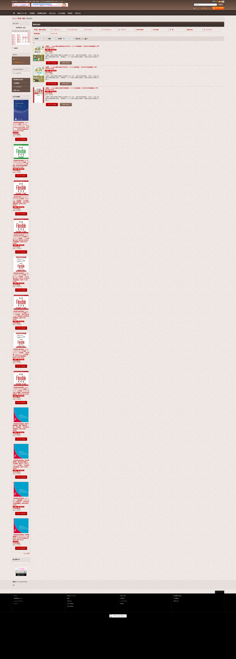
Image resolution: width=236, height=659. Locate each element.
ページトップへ (220, 591)
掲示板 (121, 603)
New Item (69, 601)
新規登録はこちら (206, 8)
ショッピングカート (18, 601)
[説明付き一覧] (87, 38)
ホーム (15, 595)
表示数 (36, 38)
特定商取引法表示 (18, 79)
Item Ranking (70, 606)
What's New (123, 595)
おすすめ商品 (70, 603)
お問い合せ (16, 90)
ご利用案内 (16, 83)
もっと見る (27, 553)
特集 (68, 598)
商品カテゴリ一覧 (71, 595)
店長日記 (122, 598)
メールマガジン (17, 86)
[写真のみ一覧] (83, 38)
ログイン (197, 8)
